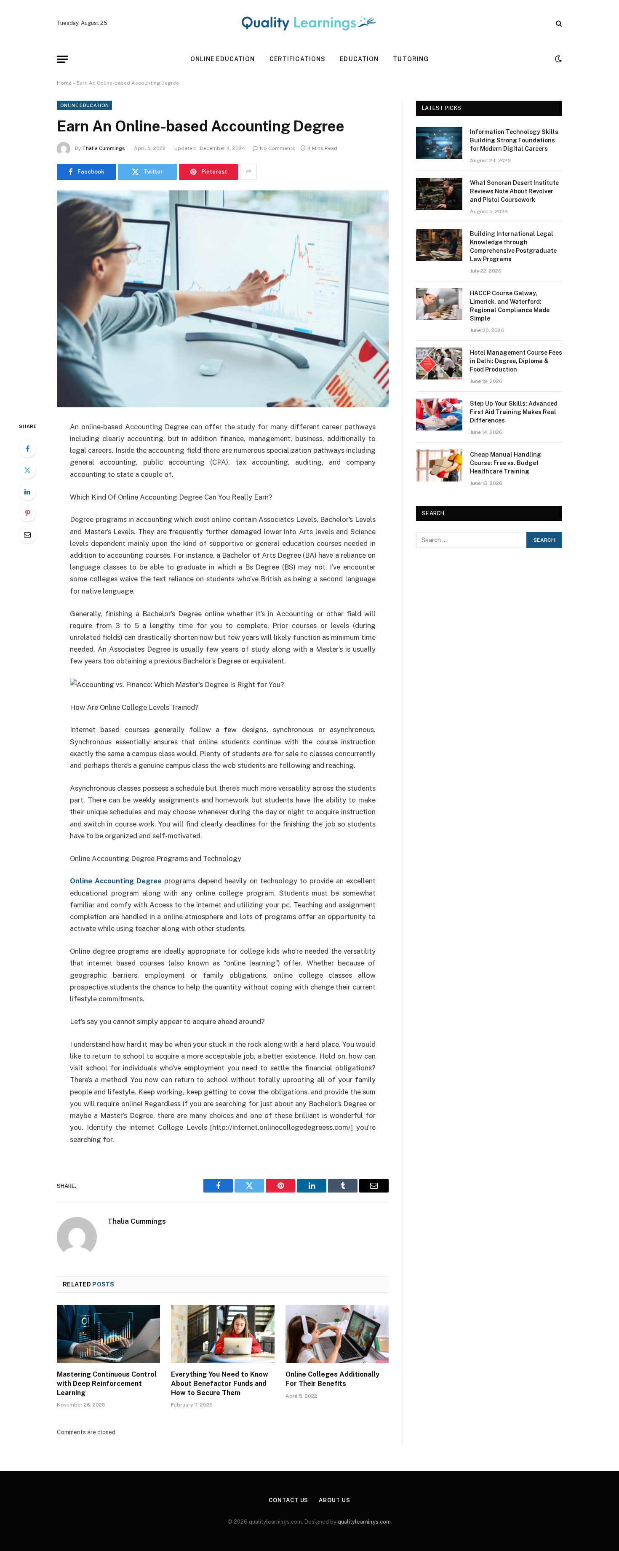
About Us (334, 1500)
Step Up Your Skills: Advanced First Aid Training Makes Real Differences (514, 412)
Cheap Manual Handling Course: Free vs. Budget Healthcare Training (505, 463)
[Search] (558, 23)
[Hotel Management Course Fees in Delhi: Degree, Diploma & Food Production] (439, 364)
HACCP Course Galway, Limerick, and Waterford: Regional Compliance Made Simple (510, 306)
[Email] (27, 534)
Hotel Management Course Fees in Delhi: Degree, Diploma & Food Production (516, 361)
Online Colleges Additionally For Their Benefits (332, 1379)
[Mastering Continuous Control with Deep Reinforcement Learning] (108, 1334)
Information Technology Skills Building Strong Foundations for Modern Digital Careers (514, 140)
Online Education (222, 59)
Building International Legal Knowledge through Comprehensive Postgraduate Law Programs (513, 246)
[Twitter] (27, 470)
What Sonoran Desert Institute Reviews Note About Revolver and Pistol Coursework (514, 191)
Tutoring (411, 59)
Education (359, 59)
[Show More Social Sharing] (248, 172)
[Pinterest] (27, 513)
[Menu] (62, 59)
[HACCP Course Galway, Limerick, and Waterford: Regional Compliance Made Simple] (439, 304)
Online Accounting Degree (116, 881)
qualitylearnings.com (364, 1522)
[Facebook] (27, 448)
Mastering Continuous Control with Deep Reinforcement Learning (107, 1383)
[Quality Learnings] (309, 23)
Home (64, 83)
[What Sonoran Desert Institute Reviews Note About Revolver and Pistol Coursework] (439, 194)
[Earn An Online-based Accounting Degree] (223, 298)
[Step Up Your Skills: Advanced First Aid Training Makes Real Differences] (439, 414)
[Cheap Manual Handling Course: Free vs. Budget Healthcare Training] (439, 465)
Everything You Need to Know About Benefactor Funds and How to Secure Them (219, 1383)
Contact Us (288, 1500)
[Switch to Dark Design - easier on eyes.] (557, 59)
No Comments (277, 148)
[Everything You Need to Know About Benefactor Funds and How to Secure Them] (222, 1334)
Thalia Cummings (103, 148)
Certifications (297, 59)
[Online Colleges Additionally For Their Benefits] (337, 1334)
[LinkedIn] (27, 491)
